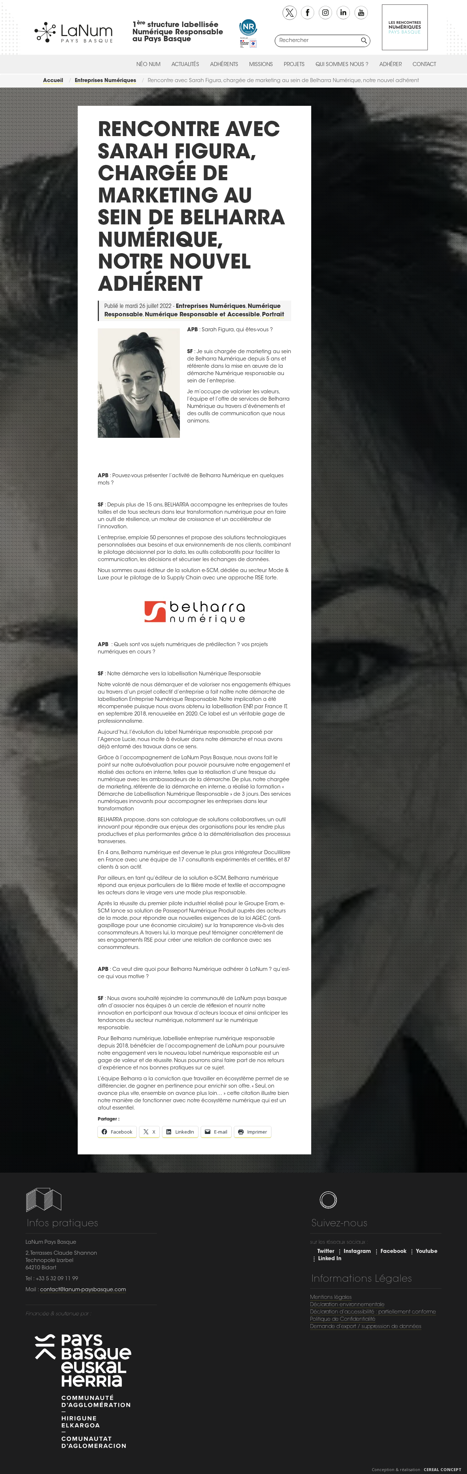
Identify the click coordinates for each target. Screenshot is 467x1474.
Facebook (393, 1251)
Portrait (273, 315)
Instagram (357, 1251)
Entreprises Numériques (211, 306)
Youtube (426, 1251)
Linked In (329, 1259)
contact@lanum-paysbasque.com (83, 1290)
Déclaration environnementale (347, 1305)
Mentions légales (331, 1297)
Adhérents (224, 64)
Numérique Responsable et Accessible (202, 315)
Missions (261, 64)
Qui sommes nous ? (342, 64)
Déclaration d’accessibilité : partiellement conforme (373, 1312)
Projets (294, 64)
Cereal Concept (443, 1469)
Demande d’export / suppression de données (365, 1327)
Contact (424, 64)
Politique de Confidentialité (342, 1319)
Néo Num (148, 64)
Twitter (325, 1251)
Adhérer (390, 64)
